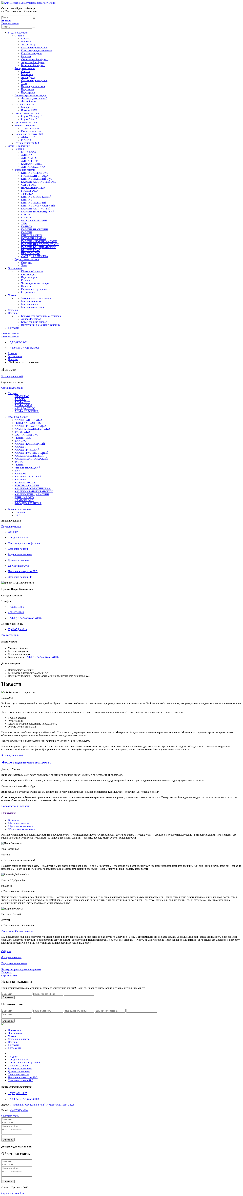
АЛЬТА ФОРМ (29, 160)
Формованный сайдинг (34, 59)
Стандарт (26, 262)
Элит (24, 265)
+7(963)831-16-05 (17, 342)
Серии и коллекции (19, 146)
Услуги (12, 295)
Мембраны (27, 41)
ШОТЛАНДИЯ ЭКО (33, 187)
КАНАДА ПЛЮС (31, 163)
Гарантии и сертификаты (35, 289)
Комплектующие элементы (36, 50)
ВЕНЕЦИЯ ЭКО (30, 250)
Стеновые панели (25, 104)
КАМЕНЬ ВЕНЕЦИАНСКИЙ (38, 247)
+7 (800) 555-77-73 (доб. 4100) (24, 618)
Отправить (8, 997)
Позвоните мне (10, 23)
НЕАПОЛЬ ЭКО (30, 253)
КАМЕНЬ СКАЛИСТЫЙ (35, 208)
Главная (12, 353)
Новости (26, 286)
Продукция (14, 1030)
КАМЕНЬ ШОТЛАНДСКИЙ (37, 211)
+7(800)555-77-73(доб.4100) (23, 347)
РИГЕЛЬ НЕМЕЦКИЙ (34, 220)
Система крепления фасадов (30, 95)
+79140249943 (16, 612)
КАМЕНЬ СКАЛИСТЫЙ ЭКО (39, 181)
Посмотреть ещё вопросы (15, 806)
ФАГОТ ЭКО (29, 184)
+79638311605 (16, 606)
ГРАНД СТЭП (29, 140)
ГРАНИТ (26, 217)
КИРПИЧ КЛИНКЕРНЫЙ (36, 196)
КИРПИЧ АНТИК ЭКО (34, 172)
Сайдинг (19, 35)
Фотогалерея (28, 274)
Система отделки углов (34, 47)
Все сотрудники (10, 635)
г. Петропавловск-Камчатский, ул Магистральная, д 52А (41, 1104)
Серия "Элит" (29, 119)
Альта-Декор (28, 44)
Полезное (13, 313)
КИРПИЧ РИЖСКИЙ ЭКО (36, 178)
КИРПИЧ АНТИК (31, 235)
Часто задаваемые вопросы (36, 283)
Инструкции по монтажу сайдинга (41, 324)
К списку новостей (12, 376)
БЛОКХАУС (28, 151)
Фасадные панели (25, 68)
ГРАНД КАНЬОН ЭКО (34, 175)
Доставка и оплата (18, 1039)
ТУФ (24, 223)
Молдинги (27, 107)
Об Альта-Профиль (32, 271)
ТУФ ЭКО (27, 193)
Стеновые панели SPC (27, 143)
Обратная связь (10, 1115)
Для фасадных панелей (34, 98)
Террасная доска (30, 128)
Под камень (27, 89)
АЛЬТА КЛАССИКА (33, 166)
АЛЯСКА (26, 154)
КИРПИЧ (26, 199)
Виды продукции (18, 32)
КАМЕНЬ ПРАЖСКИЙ (34, 229)
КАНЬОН (26, 226)
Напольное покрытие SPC (29, 134)
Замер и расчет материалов (36, 298)
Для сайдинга (29, 101)
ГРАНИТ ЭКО (29, 190)
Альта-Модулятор (31, 319)
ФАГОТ (25, 214)
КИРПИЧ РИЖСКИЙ (33, 202)
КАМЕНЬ (26, 232)
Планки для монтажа (33, 86)
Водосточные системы (14, 963)
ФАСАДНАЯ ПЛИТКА (34, 256)
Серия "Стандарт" (31, 116)
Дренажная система (26, 122)
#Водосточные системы (21, 829)
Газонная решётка (31, 131)
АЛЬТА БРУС (29, 157)
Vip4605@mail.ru (17, 629)
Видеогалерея (29, 277)
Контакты (13, 327)
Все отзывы (8, 931)
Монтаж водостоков (32, 307)
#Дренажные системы (20, 826)
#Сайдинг (13, 820)
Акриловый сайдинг (32, 62)
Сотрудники (28, 292)
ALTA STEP (28, 137)
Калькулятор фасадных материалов (41, 316)
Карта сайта (14, 1048)
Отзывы (25, 280)
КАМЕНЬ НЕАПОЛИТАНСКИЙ (40, 244)
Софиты (25, 38)
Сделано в (12, 1193)
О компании (15, 268)
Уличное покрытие (25, 125)
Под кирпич (28, 92)
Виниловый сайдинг (33, 65)
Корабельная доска (31, 53)
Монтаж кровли (30, 304)
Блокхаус (26, 56)
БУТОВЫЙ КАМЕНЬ (33, 238)
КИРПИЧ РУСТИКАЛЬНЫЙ (38, 205)
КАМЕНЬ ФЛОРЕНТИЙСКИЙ (39, 241)
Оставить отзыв (24, 931)
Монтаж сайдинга (31, 301)
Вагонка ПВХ (29, 110)
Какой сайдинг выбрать (34, 322)
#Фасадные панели (18, 823)
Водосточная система (27, 113)
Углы (24, 83)
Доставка (13, 310)
